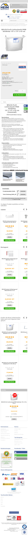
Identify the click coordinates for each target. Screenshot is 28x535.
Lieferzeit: (4, 82)
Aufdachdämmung (18, 442)
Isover (2, 500)
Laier (2, 502)
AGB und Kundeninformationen (5, 438)
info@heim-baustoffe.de (14, 15)
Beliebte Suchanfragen (18, 434)
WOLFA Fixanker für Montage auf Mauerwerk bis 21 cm (9, 290)
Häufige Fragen (17, 429)
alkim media (18, 529)
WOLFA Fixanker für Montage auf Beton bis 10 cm (9, 259)
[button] (26, 106)
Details (4, 102)
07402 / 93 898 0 (15, 17)
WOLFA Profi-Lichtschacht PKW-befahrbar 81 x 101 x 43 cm (9, 363)
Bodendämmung (17, 441)
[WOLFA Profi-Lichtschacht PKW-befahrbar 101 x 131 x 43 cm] (14, 43)
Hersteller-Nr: (5, 78)
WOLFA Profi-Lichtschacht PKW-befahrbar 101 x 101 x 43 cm (9, 333)
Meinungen (5, 184)
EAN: (3, 79)
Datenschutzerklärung (5, 435)
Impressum (3, 440)
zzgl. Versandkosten (14, 414)
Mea (1, 504)
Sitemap (16, 432)
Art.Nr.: (4, 76)
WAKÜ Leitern (17, 444)
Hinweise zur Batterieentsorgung (4, 429)
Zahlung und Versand (5, 433)
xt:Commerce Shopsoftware (19, 530)
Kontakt (16, 430)
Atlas (2, 499)
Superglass (3, 506)
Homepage (9, 199)
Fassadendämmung (18, 439)
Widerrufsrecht (4, 431)
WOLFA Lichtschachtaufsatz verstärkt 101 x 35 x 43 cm (9, 222)
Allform (2, 497)
